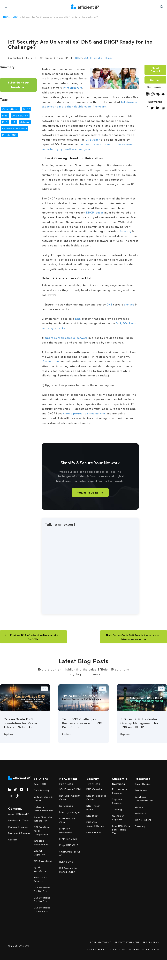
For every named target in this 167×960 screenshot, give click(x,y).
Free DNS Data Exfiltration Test (121, 829)
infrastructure (72, 87)
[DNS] (25, 697)
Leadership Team (18, 820)
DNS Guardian (94, 789)
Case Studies (143, 784)
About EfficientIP (18, 814)
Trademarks (151, 942)
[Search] (161, 7)
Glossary (140, 826)
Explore (8, 734)
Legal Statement (100, 942)
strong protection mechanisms (84, 413)
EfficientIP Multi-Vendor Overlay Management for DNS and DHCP (139, 723)
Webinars (140, 813)
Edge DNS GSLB (69, 845)
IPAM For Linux (68, 838)
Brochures (141, 790)
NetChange (66, 805)
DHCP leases (95, 212)
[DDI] (142, 697)
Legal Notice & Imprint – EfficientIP (134, 949)
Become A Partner (19, 833)
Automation (51, 361)
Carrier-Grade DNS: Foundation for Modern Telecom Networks (21, 723)
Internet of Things (101, 57)
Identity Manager (69, 812)
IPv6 (4, 122)
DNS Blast (92, 815)
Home (6, 16)
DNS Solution (20, 115)
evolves (129, 304)
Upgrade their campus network (66, 337)
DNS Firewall (93, 832)
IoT (13, 122)
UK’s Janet (92, 139)
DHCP (16, 16)
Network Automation (14, 128)
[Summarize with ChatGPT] (153, 94)
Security (125, 231)
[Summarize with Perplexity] (147, 94)
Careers (13, 839)
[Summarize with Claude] (158, 94)
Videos (139, 807)
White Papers (143, 819)
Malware (25, 122)
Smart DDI (40, 784)
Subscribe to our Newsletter (18, 85)
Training (117, 809)
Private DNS (9, 135)
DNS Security (42, 790)
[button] (33, 636)
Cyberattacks (10, 109)
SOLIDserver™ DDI (70, 789)
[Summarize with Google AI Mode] (163, 94)
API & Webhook (43, 861)
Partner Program (18, 826)
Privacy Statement (126, 942)
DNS (86, 57)
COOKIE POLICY (97, 949)
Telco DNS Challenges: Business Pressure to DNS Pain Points (82, 723)
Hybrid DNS (66, 861)
